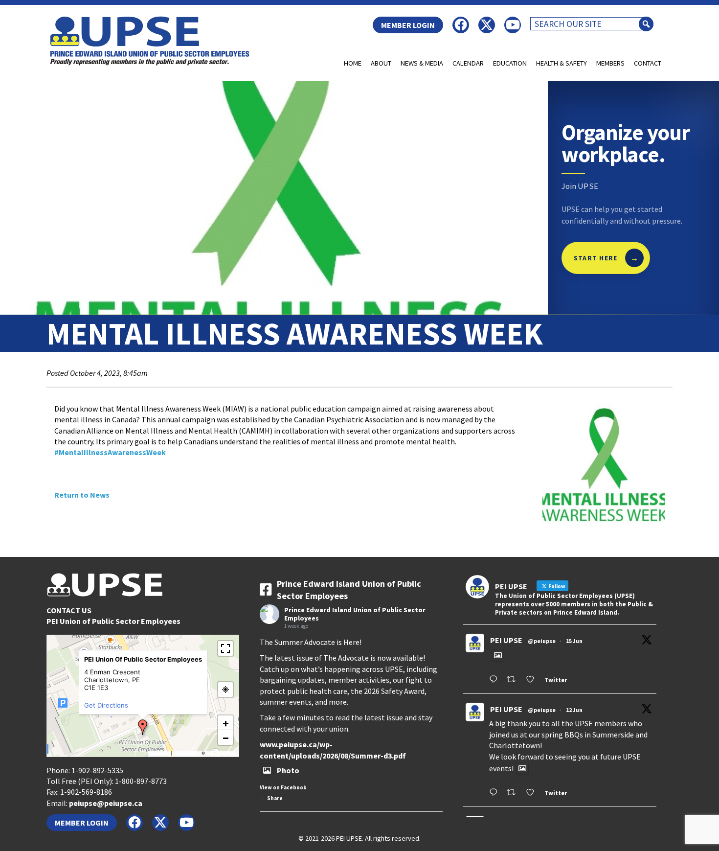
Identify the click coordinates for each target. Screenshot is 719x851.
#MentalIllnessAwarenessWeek (110, 452)
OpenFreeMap (187, 753)
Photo (288, 770)
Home (352, 63)
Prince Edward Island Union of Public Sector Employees (355, 613)
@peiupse (542, 640)
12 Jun (574, 709)
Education (510, 63)
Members (610, 63)
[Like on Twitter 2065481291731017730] (532, 793)
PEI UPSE (506, 640)
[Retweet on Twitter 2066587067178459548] (513, 680)
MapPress (160, 753)
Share (275, 798)
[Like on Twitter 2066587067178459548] (532, 680)
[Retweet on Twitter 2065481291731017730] (513, 793)
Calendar (468, 63)
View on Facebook (283, 787)
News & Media (422, 63)
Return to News (82, 495)
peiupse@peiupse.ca (105, 803)
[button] (143, 727)
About (381, 63)
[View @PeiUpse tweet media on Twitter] (498, 655)
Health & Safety (561, 63)
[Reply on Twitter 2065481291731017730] (495, 793)
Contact (647, 63)
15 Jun (574, 640)
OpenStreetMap (221, 753)
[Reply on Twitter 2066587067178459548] (495, 680)
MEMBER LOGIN (408, 25)
